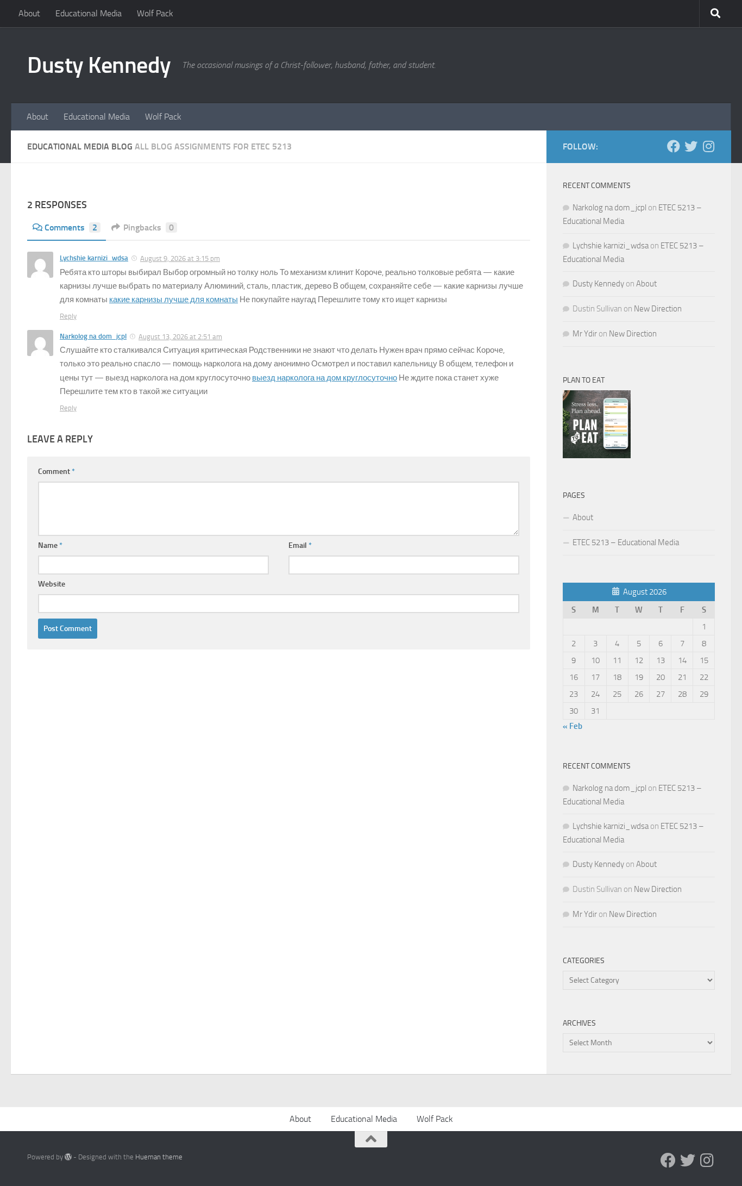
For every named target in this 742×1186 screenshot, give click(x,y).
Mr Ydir (585, 334)
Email (300, 545)
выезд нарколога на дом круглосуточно (324, 378)
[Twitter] (690, 146)
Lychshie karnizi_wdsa (94, 258)
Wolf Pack (155, 13)
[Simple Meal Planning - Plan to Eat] (597, 455)
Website (51, 584)
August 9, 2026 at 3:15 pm (180, 258)
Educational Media (88, 13)
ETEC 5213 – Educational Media (626, 542)
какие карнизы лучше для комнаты (173, 299)
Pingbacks (148, 227)
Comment (56, 471)
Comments (71, 227)
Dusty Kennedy (99, 65)
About (29, 13)
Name (50, 545)
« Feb (572, 726)
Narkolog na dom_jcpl (93, 336)
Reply (68, 316)
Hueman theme (159, 1157)
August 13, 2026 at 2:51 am (180, 337)
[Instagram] (708, 146)
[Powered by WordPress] (68, 1156)
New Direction (658, 309)
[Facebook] (673, 146)
